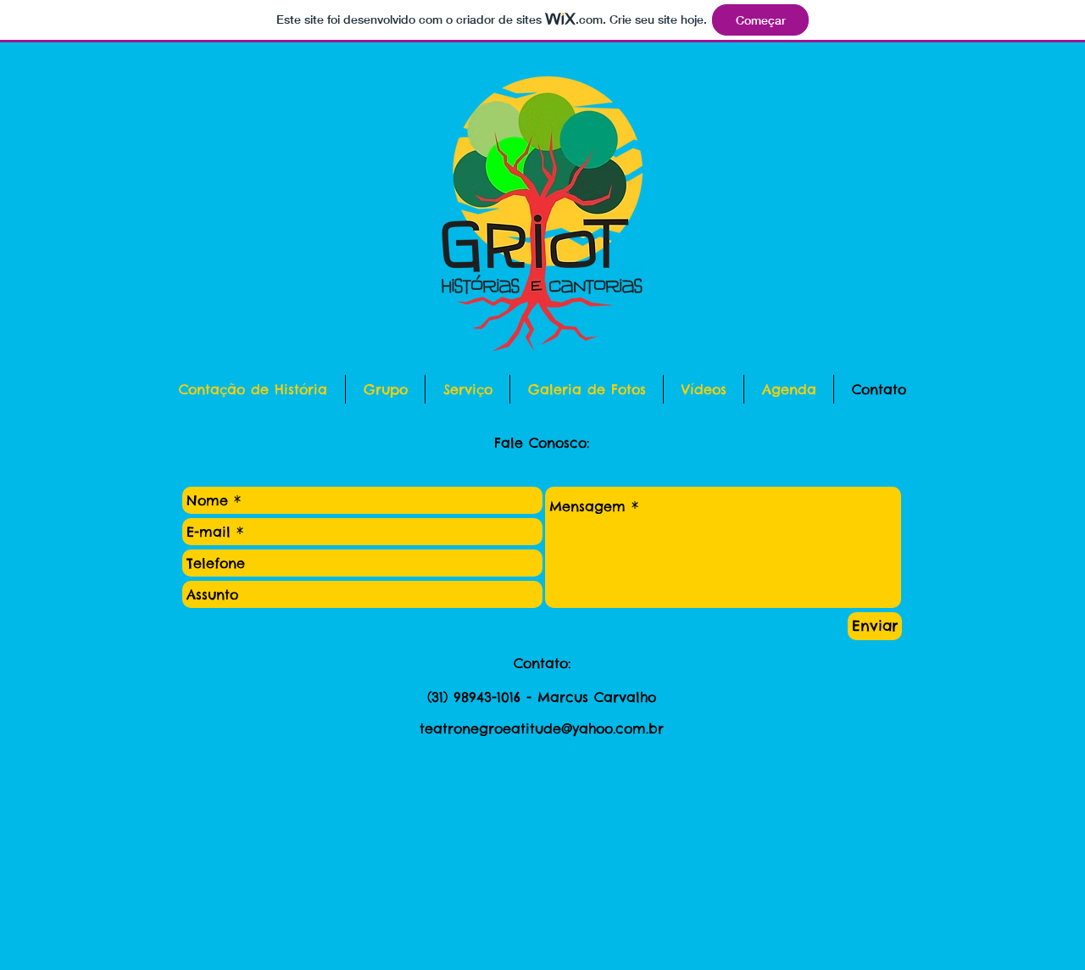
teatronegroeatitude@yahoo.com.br (542, 728)
